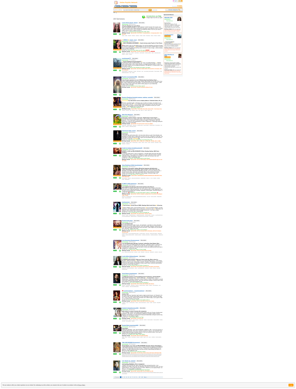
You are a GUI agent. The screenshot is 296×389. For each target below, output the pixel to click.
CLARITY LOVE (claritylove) (129, 183)
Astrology (129, 35)
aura (130, 110)
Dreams (155, 35)
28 (142, 377)
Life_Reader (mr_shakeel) (128, 360)
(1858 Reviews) (132, 132)
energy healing (146, 125)
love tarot (147, 233)
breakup (133, 110)
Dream (143, 142)
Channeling (128, 285)
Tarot (130, 72)
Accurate (123, 142)
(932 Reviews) (132, 275)
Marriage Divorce (134, 216)
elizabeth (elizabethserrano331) (130, 308)
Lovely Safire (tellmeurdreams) (130, 256)
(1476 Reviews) (132, 203)
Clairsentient (130, 71)
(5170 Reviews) (132, 41)
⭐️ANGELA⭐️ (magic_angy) (129, 40)
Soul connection (128, 197)
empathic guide (140, 125)
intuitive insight (152, 125)
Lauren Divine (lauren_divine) (130, 22)
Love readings (128, 320)
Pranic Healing (156, 71)
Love (142, 71)
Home (118, 6)
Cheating (137, 35)
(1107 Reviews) (132, 166)
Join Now (125, 6)
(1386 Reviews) (132, 257)
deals (142, 110)
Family (149, 142)
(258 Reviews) (132, 309)
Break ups (124, 196)
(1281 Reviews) (132, 241)
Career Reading (125, 71)
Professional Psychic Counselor (143, 216)
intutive (133, 72)
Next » (145, 377)
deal (139, 110)
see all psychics (154, 9)
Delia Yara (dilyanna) (127, 114)
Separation (151, 216)
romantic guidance (138, 234)
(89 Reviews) (131, 149)
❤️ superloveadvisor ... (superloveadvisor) (133, 290)
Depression (148, 35)
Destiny (139, 142)
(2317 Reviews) (132, 222)
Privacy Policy (81, 385)
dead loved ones (157, 52)
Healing (147, 285)
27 (139, 377)
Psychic (151, 267)
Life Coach (139, 71)
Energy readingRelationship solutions (139, 196)
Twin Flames (137, 52)
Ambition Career (129, 142)
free (151, 110)
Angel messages (125, 319)
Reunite (154, 267)
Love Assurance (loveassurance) (130, 240)
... (180, 27)
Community (133, 6)
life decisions (157, 125)
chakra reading (129, 125)
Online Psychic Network (128, 2)
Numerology (147, 267)
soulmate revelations (154, 234)
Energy (146, 142)
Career (127, 302)
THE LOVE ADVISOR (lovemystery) (131, 342)
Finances (152, 142)
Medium (133, 320)
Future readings (156, 319)
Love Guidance (155, 285)
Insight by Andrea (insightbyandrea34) (132, 148)
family (146, 110)
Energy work (128, 52)
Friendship (157, 142)
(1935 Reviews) (132, 99)
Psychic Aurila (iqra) (127, 220)
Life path (123, 320)
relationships (127, 179)
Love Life (148, 196)
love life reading (142, 233)
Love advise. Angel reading (149, 71)
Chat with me (169, 20)
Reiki (161, 71)
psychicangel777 (168, 34)
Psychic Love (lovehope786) (129, 76)
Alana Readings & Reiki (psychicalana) (132, 165)
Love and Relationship (126, 216)
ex (143, 110)
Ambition (123, 302)
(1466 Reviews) (132, 292)
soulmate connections (146, 234)
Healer (136, 267)
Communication (135, 142)
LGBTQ (132, 52)
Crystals (141, 35)
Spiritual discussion (125, 72)
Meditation (127, 286)
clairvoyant (135, 125)
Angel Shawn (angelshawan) (129, 273)
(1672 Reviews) (132, 344)
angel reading (142, 52)
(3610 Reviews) (132, 326)
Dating (144, 35)
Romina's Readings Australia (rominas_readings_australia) (137, 97)
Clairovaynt (124, 267)
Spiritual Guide (124, 269)
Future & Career (142, 285)
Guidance (128, 143)
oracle (123, 179)
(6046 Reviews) (132, 24)
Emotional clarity (129, 196)
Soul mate (158, 267)
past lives (127, 126)
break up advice (148, 52)
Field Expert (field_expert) (129, 130)
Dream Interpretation (130, 267)
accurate (127, 110)
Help (180, 0)
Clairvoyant (133, 285)
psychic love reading (153, 233)
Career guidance (136, 319)
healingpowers (126, 202)
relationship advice (132, 126)
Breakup (133, 35)
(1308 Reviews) (132, 116)
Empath (159, 35)
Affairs (126, 35)
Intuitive (150, 285)
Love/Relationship (141, 267)
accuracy (123, 110)
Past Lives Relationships (134, 286)
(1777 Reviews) (132, 362)
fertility (149, 110)
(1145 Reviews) (132, 185)
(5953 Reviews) (132, 78)
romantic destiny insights (129, 234)
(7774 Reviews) (132, 60)
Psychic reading (153, 196)
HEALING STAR (168, 17)
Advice (123, 35)
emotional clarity (125, 233)
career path (124, 125)
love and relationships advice (133, 233)
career (153, 52)
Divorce (152, 35)
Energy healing (150, 319)
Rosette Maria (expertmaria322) (130, 325)
